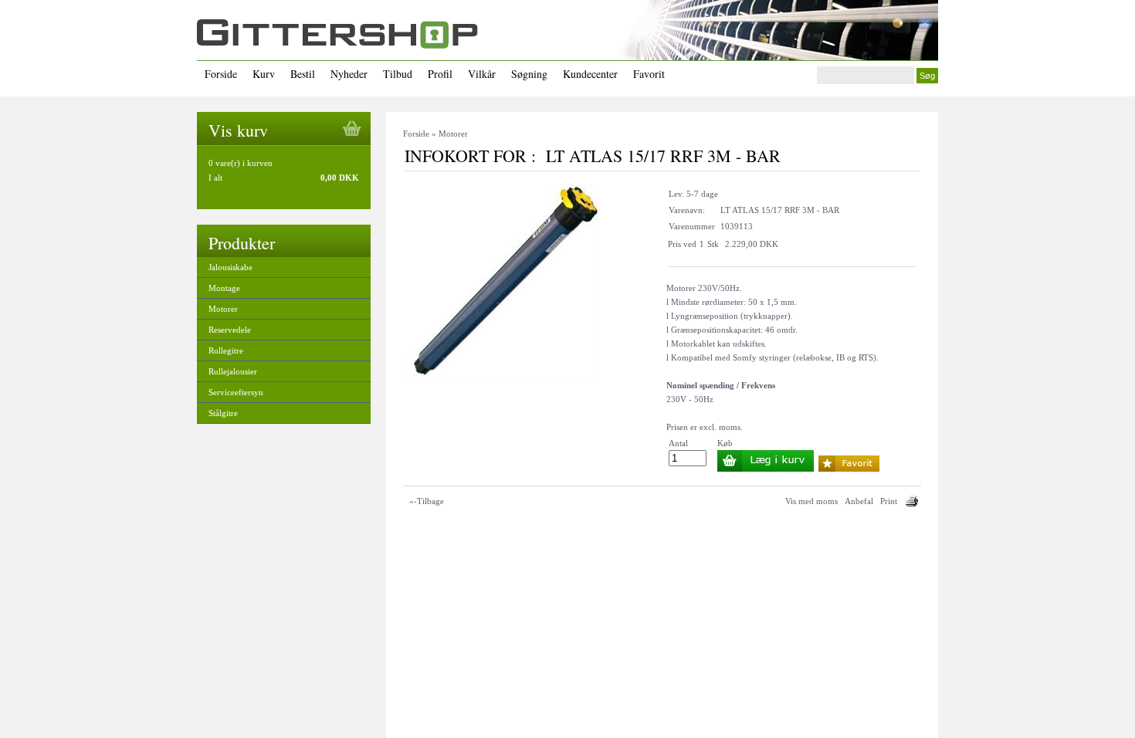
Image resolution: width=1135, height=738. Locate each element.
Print (888, 501)
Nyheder (349, 73)
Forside (221, 73)
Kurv (263, 73)
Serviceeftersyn (235, 392)
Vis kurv (238, 130)
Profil (440, 73)
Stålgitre (223, 413)
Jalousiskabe (230, 267)
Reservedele (229, 329)
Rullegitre (225, 350)
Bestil (302, 73)
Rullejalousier (232, 371)
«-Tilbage (426, 501)
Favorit (649, 73)
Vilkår (482, 73)
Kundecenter (590, 73)
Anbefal (859, 501)
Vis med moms (811, 501)
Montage (224, 288)
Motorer (223, 308)
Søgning (529, 73)
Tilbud (397, 73)
